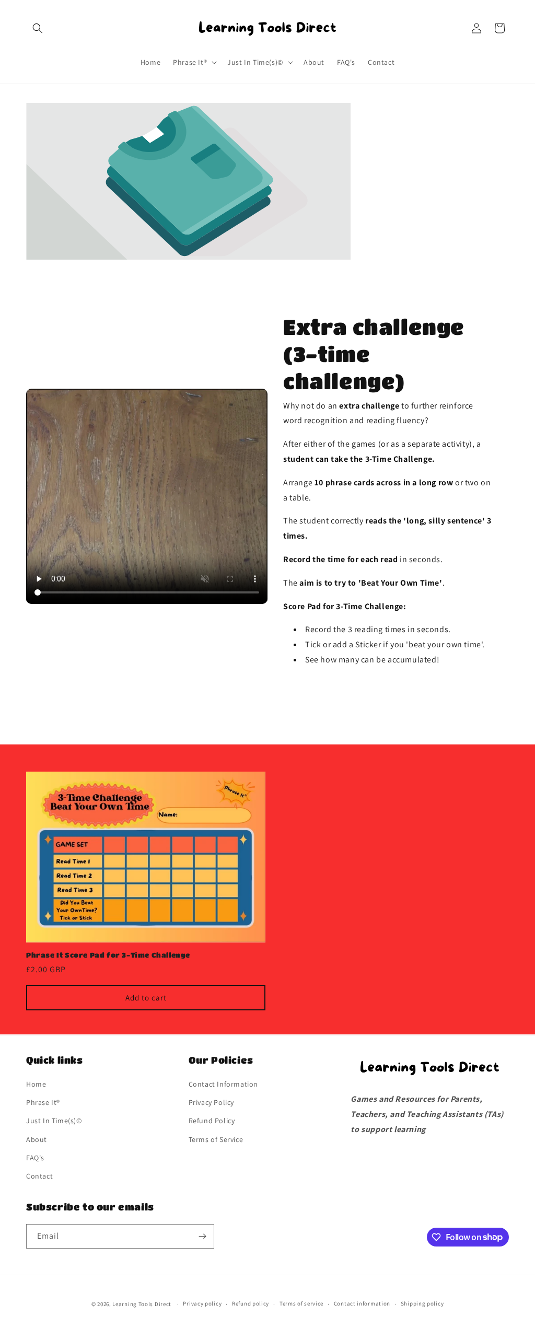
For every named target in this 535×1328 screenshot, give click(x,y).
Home (36, 1084)
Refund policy (250, 1303)
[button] (37, 28)
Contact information (362, 1303)
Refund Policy (212, 1120)
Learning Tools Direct (141, 1304)
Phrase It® (43, 1102)
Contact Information (223, 1084)
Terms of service (301, 1303)
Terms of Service (216, 1139)
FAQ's (35, 1157)
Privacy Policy (211, 1102)
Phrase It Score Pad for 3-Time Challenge (108, 955)
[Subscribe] (202, 1236)
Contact (39, 1176)
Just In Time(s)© (54, 1120)
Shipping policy (422, 1303)
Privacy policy (202, 1303)
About (36, 1139)
